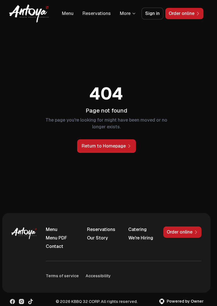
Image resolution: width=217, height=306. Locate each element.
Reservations (97, 13)
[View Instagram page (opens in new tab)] (21, 301)
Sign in (152, 13)
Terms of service (62, 275)
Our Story (97, 238)
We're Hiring (140, 238)
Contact (54, 246)
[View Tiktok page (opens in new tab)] (30, 301)
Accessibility (98, 275)
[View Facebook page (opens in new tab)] (12, 301)
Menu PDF (56, 238)
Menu (67, 13)
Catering (137, 229)
